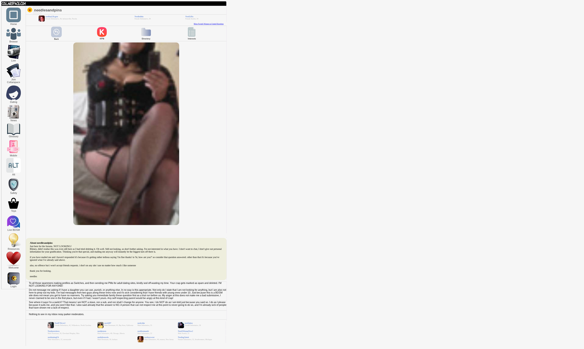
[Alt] (13, 172)
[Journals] (13, 118)
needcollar (141, 323)
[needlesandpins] (126, 224)
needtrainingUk (53, 337)
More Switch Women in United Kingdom (209, 24)
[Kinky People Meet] (13, 99)
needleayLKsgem (51, 17)
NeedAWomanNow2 (185, 331)
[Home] (13, 22)
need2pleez (189, 323)
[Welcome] (13, 265)
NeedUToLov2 (60, 323)
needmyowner (149, 337)
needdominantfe (143, 331)
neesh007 (107, 323)
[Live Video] (13, 59)
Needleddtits (139, 17)
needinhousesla (102, 337)
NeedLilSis (189, 17)
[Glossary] (14, 129)
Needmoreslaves (54, 331)
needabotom (101, 331)
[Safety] (13, 191)
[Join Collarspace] (14, 70)
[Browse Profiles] (13, 153)
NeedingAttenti (183, 337)
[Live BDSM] (14, 222)
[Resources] (13, 247)
